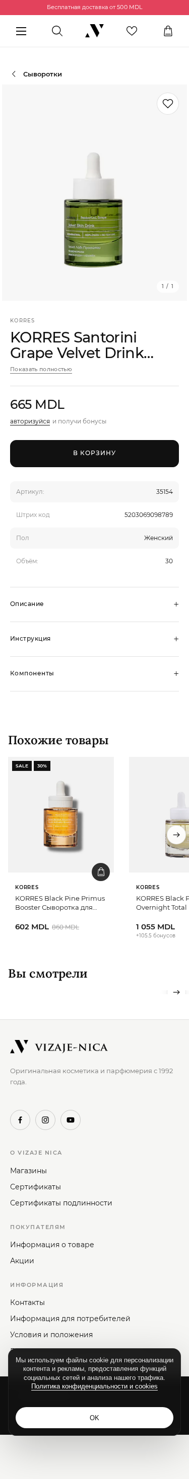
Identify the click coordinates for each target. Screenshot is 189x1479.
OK (94, 1418)
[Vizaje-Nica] (95, 31)
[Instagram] (45, 1120)
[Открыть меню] (21, 31)
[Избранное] (132, 31)
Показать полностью (41, 369)
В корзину (94, 453)
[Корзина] (168, 31)
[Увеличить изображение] (94, 192)
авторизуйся (30, 421)
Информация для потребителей (70, 1318)
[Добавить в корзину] (101, 872)
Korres (22, 320)
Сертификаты (35, 1186)
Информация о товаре (52, 1244)
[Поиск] (57, 31)
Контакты (27, 1302)
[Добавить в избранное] (168, 104)
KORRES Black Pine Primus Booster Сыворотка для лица (60, 903)
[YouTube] (70, 1120)
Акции (22, 1260)
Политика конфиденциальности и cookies (94, 1386)
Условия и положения (51, 1334)
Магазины (28, 1170)
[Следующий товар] (176, 834)
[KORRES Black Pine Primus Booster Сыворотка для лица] (61, 815)
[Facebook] (20, 1120)
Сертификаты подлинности (61, 1202)
